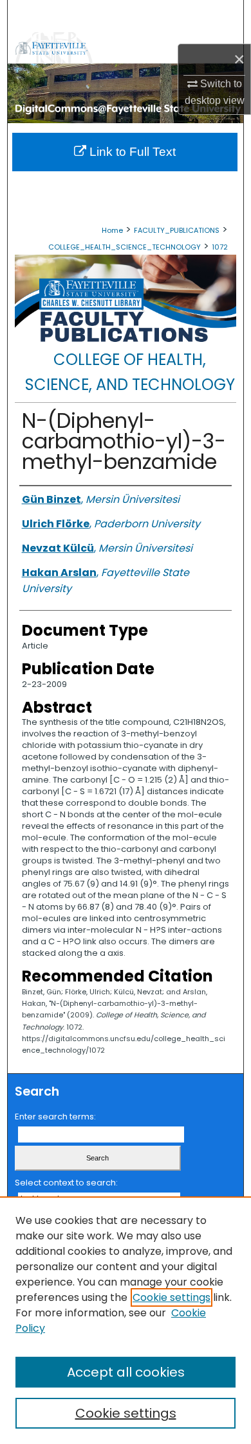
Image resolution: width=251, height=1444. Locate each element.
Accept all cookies (126, 1372)
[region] (125, 1320)
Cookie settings (171, 1297)
